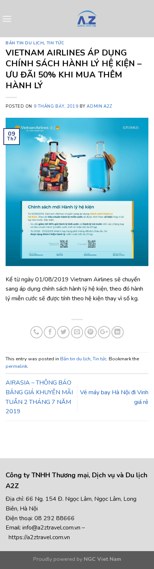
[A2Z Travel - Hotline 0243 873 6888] (87, 19)
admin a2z (99, 106)
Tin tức (56, 43)
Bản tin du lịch (25, 43)
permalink (16, 366)
